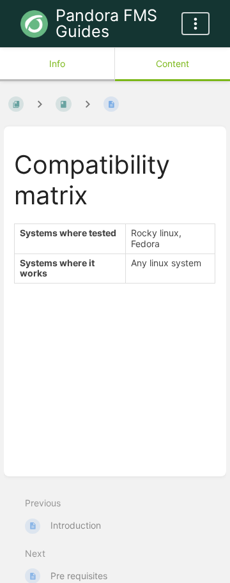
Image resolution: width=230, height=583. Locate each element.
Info (57, 63)
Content (172, 63)
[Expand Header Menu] (195, 23)
